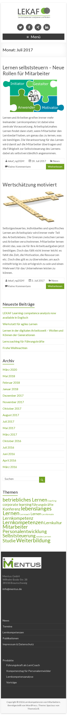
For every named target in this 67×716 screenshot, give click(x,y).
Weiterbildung (33, 540)
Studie (9, 540)
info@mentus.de (12, 589)
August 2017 (11, 415)
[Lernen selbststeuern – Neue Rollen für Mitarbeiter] (33, 81)
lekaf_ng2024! (16, 161)
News (56, 161)
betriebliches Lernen (25, 500)
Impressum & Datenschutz (18, 644)
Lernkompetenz (18, 518)
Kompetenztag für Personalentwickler (28, 670)
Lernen (36, 514)
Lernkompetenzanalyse (19, 676)
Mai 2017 (9, 428)
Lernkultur (53, 522)
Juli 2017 (8, 421)
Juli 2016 (8, 447)
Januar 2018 (10, 389)
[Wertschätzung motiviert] (33, 192)
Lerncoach (25, 514)
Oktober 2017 (12, 408)
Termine (7, 626)
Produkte (8, 660)
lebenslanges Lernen (27, 510)
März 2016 (10, 467)
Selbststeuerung (19, 535)
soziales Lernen (43, 536)
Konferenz (11, 509)
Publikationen (11, 638)
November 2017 (13, 402)
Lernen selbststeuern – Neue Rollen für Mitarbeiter (33, 70)
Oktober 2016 (12, 441)
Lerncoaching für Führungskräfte (23, 341)
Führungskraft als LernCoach (23, 665)
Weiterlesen (55, 166)
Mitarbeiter (15, 527)
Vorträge (11, 682)
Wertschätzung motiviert (30, 185)
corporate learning (17, 504)
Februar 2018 (11, 382)
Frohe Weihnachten (15, 348)
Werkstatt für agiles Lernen (20, 324)
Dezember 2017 (13, 395)
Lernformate (48, 514)
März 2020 (10, 369)
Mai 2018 (9, 376)
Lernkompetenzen (23, 522)
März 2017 (10, 434)
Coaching (52, 501)
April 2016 (9, 460)
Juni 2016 (9, 454)
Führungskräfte (42, 505)
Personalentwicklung (25, 531)
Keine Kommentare (19, 166)
